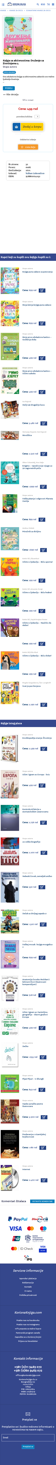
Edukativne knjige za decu (38, 10)
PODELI (8, 88)
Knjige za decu (16, 10)
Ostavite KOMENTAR (42, 1201)
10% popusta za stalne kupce (28, 1328)
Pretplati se (28, 1446)
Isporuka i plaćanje (28, 1278)
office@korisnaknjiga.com (28, 1375)
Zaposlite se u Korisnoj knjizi (28, 1337)
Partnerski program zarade (28, 1333)
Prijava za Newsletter (28, 1341)
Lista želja (30, 147)
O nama (28, 1291)
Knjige (3, 10)
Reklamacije (28, 1282)
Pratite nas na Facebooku (28, 1320)
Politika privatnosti (28, 1295)
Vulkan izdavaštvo (35, 173)
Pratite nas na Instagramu (28, 1324)
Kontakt (28, 1287)
